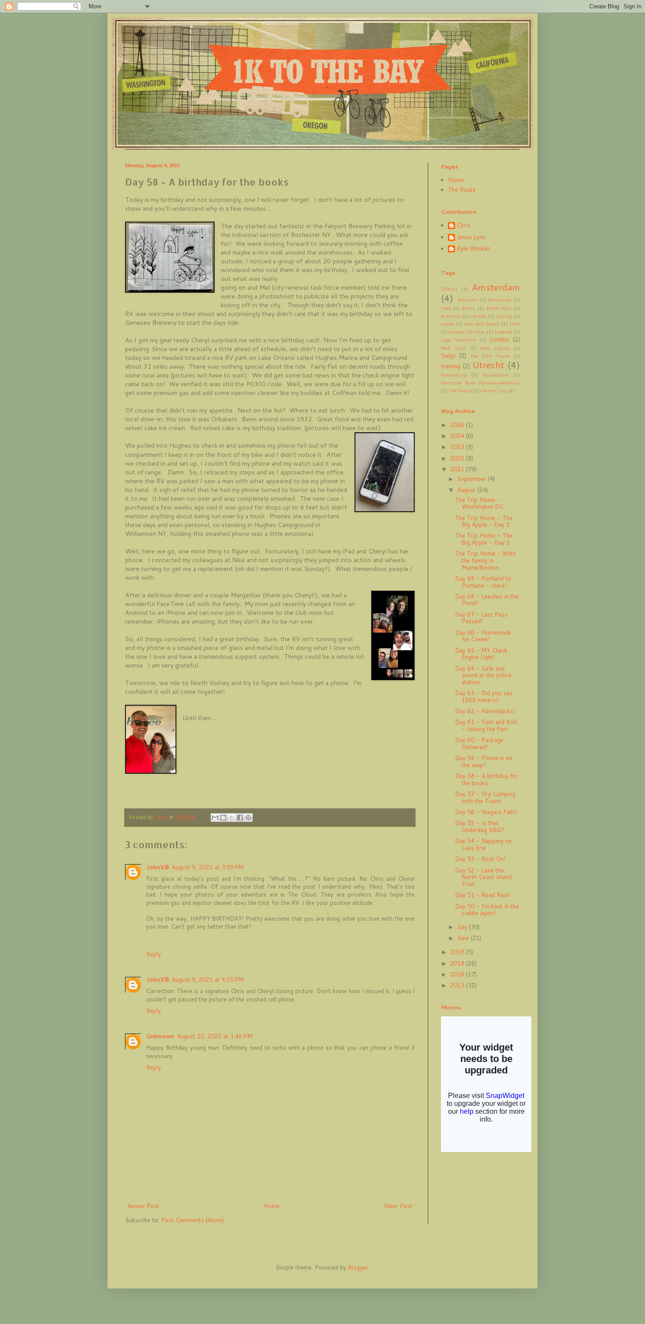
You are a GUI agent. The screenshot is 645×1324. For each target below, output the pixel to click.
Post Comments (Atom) (192, 1220)
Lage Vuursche (458, 340)
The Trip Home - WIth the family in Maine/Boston (485, 560)
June (464, 938)
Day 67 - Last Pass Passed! (481, 617)
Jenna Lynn (471, 237)
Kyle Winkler (473, 248)
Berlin (468, 308)
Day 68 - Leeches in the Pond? (487, 599)
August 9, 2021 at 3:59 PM (208, 867)
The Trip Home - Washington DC (479, 503)
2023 (458, 447)
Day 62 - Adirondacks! (485, 711)
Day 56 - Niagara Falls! (486, 812)
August (467, 490)
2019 (458, 952)
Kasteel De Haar (467, 332)
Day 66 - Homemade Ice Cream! (483, 635)
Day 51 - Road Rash (482, 895)
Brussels (450, 316)
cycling (504, 316)
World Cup (494, 391)
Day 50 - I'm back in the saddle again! (487, 909)
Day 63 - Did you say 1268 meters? (483, 696)
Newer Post (143, 1206)
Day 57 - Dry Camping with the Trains (485, 797)
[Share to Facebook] (240, 817)
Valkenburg (453, 375)
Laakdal (503, 332)
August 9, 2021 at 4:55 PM (208, 979)
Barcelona (499, 300)
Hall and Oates (481, 324)
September (472, 479)
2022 (458, 458)
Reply (153, 954)
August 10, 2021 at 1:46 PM (214, 1036)
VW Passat (461, 391)
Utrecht (488, 364)
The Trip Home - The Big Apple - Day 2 (483, 521)
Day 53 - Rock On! (480, 859)
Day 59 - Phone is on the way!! (483, 761)
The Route (462, 190)
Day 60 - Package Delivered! (479, 743)
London (499, 339)
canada (478, 316)
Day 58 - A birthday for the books (486, 779)
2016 (458, 974)
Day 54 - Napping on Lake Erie (483, 844)
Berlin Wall (498, 308)
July (463, 927)
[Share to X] (231, 817)
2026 (458, 425)
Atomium (467, 300)
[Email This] (215, 817)
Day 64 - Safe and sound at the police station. (483, 675)
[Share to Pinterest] (248, 817)
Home (272, 1206)
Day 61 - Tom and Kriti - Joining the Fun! (486, 725)
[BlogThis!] (223, 817)
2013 (458, 985)
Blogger (358, 1267)
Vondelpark (496, 375)
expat (447, 324)
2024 (458, 436)
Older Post (398, 1206)
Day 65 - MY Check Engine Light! (481, 653)
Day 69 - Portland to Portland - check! (483, 581)
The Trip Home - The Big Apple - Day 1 (483, 538)
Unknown (160, 1036)
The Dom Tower (490, 356)
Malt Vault (453, 348)
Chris (463, 225)
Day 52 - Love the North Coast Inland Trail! (483, 877)
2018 (458, 963)
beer (446, 308)
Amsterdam (496, 287)
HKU (515, 324)
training (450, 366)
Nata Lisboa (494, 348)
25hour (449, 289)
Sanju (448, 355)
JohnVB (157, 867)
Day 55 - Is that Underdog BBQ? (479, 826)
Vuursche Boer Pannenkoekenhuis (480, 383)
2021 (458, 469)
